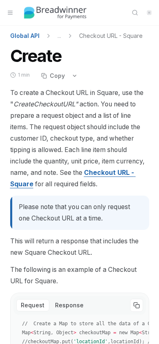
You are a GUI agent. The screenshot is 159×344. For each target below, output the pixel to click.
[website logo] (55, 12)
